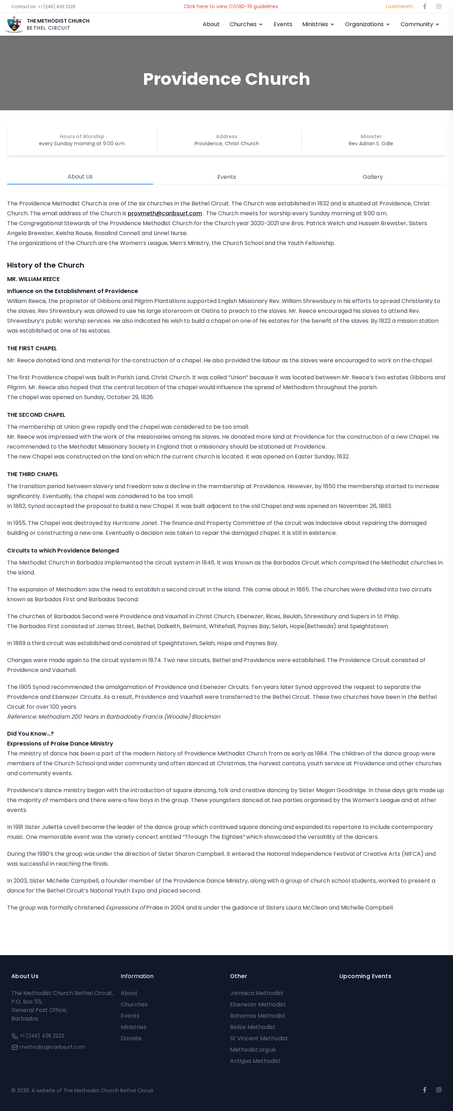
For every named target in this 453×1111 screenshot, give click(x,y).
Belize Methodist (252, 1027)
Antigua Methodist (255, 1061)
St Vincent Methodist (259, 1038)
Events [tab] (226, 177)
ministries (134, 1027)
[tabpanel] (226, 556)
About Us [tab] (80, 177)
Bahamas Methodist (258, 1016)
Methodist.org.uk (253, 1050)
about (129, 993)
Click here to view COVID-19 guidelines (231, 6)
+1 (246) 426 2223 (43, 7)
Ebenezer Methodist (258, 1004)
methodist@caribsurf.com (52, 1047)
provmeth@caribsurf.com (165, 213)
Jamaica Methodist (256, 993)
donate (131, 1038)
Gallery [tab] (373, 177)
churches (134, 1004)
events (130, 1016)
